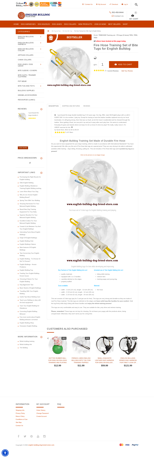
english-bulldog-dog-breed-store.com (41, 445)
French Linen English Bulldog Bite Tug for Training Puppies (81, 360)
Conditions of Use (21, 419)
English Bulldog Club (26, 241)
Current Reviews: (113, 71)
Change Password (42, 413)
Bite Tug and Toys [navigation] (56, 31)
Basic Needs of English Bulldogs (30, 288)
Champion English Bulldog (28, 326)
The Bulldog (24, 347)
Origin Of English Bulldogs (28, 238)
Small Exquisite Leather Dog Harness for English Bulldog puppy (104, 360)
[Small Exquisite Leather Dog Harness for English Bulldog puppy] (104, 345)
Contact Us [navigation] (89, 4)
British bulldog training (27, 341)
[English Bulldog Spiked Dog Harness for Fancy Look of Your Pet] (128, 345)
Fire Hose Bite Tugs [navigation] (67, 31)
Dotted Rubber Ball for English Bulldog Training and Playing (57, 360)
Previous (48, 338)
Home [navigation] (48, 31)
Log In (126, 4)
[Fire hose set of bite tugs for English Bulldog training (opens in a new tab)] (92, 182)
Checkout (115, 4)
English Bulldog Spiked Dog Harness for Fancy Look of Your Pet (128, 360)
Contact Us (119, 16)
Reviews (86, 106)
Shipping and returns (71, 106)
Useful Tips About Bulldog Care (30, 297)
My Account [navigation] (102, 4)
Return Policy (20, 416)
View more (23, 148)
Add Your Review (127, 71)
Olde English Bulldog (26, 183)
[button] (135, 5)
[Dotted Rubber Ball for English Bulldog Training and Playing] (57, 345)
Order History (40, 410)
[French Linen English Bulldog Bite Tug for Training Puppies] (81, 345)
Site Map (19, 422)
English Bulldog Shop (27, 323)
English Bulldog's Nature (28, 244)
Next (137, 338)
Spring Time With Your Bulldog (30, 200)
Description (54, 106)
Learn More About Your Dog (29, 191)
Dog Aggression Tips (26, 284)
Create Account (41, 416)
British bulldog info (26, 344)
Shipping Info (20, 410)
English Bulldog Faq (26, 270)
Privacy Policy (20, 413)
